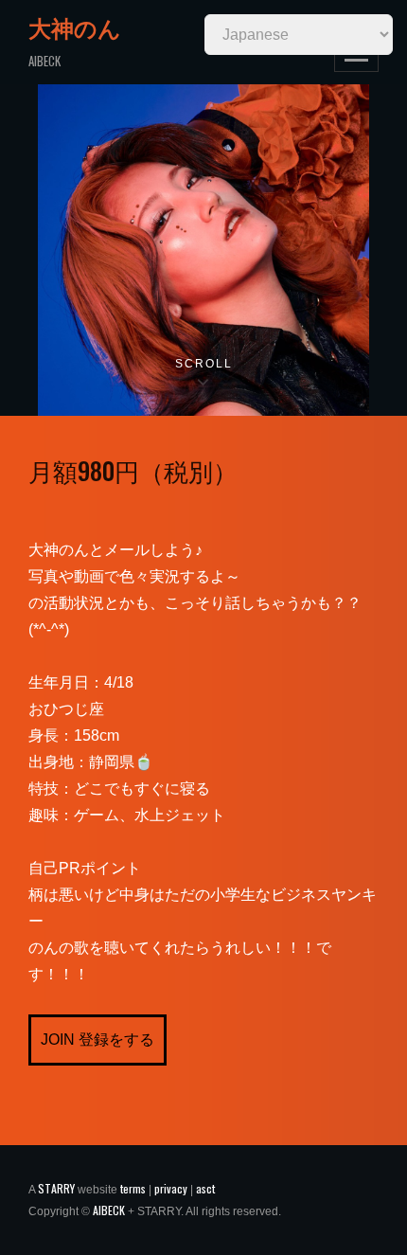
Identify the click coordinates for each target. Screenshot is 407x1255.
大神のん (74, 27)
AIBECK (109, 1210)
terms (133, 1188)
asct (205, 1188)
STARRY (56, 1188)
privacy (170, 1188)
